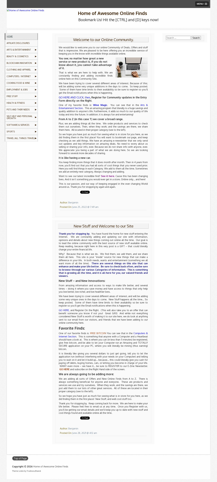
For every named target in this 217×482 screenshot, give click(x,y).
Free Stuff (12, 96)
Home (10, 36)
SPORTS (11, 131)
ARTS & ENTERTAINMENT (19, 49)
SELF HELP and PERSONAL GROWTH (19, 117)
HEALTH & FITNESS (16, 103)
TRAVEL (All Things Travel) (21, 138)
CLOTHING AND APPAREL (19, 69)
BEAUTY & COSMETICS (17, 56)
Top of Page (20, 458)
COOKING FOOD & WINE (18, 83)
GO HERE (64, 310)
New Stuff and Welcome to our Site (103, 226)
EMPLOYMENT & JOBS (17, 89)
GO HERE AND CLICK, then (74, 97)
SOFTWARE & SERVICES (18, 125)
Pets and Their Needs (18, 109)
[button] (202, 3)
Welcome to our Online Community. (103, 39)
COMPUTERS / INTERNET (19, 76)
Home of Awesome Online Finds (112, 13)
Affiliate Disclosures (18, 43)
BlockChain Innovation (19, 63)
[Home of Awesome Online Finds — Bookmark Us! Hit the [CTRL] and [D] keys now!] (41, 14)
